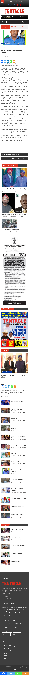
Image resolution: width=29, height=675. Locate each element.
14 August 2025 (7, 627)
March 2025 (15, 634)
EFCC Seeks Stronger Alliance (19, 159)
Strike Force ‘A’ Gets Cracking (18, 545)
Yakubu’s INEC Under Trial (17, 529)
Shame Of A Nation (15, 561)
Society (4, 615)
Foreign (26, 607)
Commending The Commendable (10, 229)
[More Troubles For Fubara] (5, 507)
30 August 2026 (7, 631)
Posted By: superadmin (6, 56)
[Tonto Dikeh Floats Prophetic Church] (5, 437)
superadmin (12, 191)
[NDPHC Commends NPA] (5, 402)
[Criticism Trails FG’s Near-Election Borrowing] (14, 177)
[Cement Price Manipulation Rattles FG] (5, 428)
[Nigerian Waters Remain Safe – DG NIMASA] (14, 203)
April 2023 (17, 631)
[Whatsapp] (11, 61)
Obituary (3, 612)
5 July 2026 (15, 620)
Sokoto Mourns (14, 453)
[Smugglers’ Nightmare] (5, 554)
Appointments (7, 650)
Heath (8, 609)
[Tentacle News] (2, 22)
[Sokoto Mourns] (5, 455)
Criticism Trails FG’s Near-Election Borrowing (14, 189)
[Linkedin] (8, 61)
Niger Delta (22, 609)
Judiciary (16, 609)
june (19, 609)
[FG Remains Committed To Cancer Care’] (5, 480)
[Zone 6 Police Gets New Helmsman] (5, 471)
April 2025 (5, 634)
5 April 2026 (6, 620)
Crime (12, 607)
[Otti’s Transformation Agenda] (5, 499)
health (4, 609)
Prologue (19, 612)
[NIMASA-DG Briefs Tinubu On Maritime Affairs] (14, 363)
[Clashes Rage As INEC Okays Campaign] (5, 490)
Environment (19, 607)
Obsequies (10, 612)
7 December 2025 (7, 623)
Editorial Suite (7, 655)
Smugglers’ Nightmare (16, 553)
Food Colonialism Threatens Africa (10, 154)
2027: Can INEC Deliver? (17, 418)
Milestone (6, 648)
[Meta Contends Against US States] (5, 515)
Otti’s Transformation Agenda (18, 498)
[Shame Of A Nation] (5, 562)
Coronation (9, 607)
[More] (14, 61)
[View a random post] (26, 22)
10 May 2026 (18, 623)
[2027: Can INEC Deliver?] (5, 420)
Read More (4, 396)
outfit (17, 612)
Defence (15, 607)
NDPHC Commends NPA (17, 27)
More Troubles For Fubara (17, 506)
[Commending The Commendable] (9, 223)
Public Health (24, 612)
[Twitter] (5, 61)
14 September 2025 (9, 146)
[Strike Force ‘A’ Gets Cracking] (5, 546)
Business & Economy (5, 43)
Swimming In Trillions (16, 537)
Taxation (9, 615)
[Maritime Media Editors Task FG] (5, 447)
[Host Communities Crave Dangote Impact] (5, 410)
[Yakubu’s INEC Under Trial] (5, 530)
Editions (6, 658)
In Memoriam (12, 609)
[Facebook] (2, 61)
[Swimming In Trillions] (5, 538)
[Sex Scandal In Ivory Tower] (5, 463)
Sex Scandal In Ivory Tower (17, 461)
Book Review (4, 607)
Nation (6, 653)
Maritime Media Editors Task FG (18, 446)
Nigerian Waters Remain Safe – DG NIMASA (14, 214)
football (23, 607)
